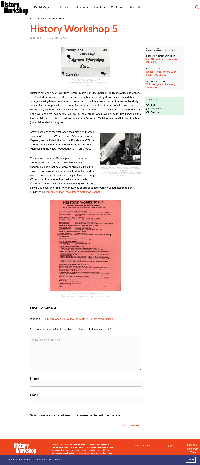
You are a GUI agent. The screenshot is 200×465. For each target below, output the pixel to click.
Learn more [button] (54, 459)
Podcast (65, 7)
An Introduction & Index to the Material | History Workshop (77, 319)
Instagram (155, 108)
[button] (197, 7)
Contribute (117, 7)
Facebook (155, 112)
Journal (81, 7)
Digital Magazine (44, 7)
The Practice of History (157, 81)
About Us (135, 7)
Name (35, 378)
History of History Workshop (47, 18)
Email (35, 394)
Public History (153, 69)
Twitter (154, 105)
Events (98, 7)
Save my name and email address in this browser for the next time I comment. (76, 415)
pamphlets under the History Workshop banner (72, 192)
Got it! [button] (191, 460)
